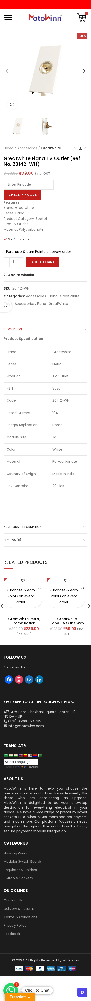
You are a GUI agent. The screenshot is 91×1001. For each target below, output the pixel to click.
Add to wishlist (21, 275)
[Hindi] (10, 755)
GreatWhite (51, 148)
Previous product (75, 148)
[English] (20, 755)
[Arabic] (6, 755)
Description (13, 329)
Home (8, 148)
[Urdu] (40, 755)
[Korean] (30, 755)
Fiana (53, 296)
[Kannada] (25, 755)
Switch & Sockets (18, 878)
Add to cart (43, 262)
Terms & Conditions (20, 917)
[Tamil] (15, 755)
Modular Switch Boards (23, 861)
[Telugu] (35, 755)
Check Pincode (22, 194)
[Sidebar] (6, 306)
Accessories (27, 148)
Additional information (22, 527)
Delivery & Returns (19, 909)
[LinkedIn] (39, 679)
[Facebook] (9, 679)
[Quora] (29, 679)
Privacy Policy (15, 925)
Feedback (12, 934)
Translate (33, 766)
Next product (85, 148)
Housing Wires (15, 853)
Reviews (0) (12, 539)
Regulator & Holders (20, 870)
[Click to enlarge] (12, 104)
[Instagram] (19, 679)
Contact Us (13, 900)
